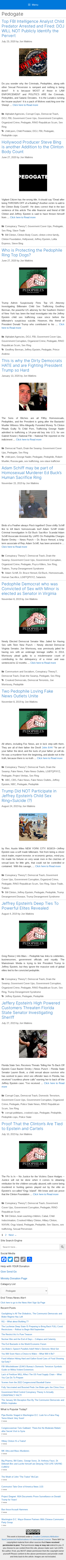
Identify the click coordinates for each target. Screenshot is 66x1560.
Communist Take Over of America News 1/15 (22, 1486)
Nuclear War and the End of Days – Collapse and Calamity (28, 1339)
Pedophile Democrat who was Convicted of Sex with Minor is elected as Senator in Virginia (30, 589)
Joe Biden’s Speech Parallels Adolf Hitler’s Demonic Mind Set (30, 1349)
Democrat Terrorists (38, 680)
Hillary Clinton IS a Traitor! (13, 1441)
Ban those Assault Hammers (14, 1509)
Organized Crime (11, 122)
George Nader (23, 456)
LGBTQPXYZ (27, 577)
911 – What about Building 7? (15, 1321)
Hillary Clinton (49, 1220)
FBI (10, 118)
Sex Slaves (53, 1224)
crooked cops (31, 1112)
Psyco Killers (39, 564)
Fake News (17, 771)
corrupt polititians (14, 1112)
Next (13, 1235)
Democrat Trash (49, 114)
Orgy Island (17, 1224)
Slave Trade (18, 230)
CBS (13, 780)
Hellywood (27, 239)
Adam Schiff (11, 572)
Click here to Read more (25, 105)
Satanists (41, 577)
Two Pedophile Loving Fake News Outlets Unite (27, 693)
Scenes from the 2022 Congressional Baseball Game (26, 1382)
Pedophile (49, 456)
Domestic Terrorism (49, 1095)
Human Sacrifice (10, 577)
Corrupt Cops (33, 114)
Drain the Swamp (32, 448)
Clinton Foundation (11, 239)
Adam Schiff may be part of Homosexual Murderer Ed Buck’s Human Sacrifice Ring (32, 472)
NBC (13, 784)
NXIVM (5, 1224)
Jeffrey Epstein (42, 239)
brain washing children (29, 1216)
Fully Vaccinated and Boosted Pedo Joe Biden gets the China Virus (32, 1387)
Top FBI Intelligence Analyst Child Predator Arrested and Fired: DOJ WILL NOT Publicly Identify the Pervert (33, 28)
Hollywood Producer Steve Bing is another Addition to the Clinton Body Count (32, 147)
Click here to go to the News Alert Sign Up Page (23, 1302)
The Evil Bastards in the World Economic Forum (23, 1344)
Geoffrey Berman (14, 349)
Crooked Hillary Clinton (29, 1220)
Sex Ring (6, 230)
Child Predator (23, 131)
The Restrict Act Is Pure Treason (16, 1334)
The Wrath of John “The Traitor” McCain (19, 1477)
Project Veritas (20, 775)
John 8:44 (47, 747)
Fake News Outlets (34, 771)
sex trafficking (31, 461)
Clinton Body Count (27, 234)
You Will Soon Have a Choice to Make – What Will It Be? (27, 1354)
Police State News (30, 1104)
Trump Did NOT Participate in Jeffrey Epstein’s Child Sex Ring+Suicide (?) (29, 796)
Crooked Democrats (15, 680)
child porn (10, 131)
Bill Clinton (10, 234)
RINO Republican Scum (44, 122)
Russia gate (16, 461)
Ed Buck (42, 572)
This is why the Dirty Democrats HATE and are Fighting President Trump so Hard (32, 365)
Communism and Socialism (19, 671)
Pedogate (26, 122)
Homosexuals (56, 572)
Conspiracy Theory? (15, 226)
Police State (25, 1117)
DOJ (4, 118)
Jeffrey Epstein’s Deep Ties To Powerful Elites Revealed (30, 905)
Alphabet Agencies (15, 114)
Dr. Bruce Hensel (28, 572)
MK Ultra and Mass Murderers (15, 1451)
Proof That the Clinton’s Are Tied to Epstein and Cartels (32, 1126)
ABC (7, 780)
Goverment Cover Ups (25, 118)
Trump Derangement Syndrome (27, 568)
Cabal (45, 1216)
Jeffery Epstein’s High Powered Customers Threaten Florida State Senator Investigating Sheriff (31, 1010)
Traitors (5, 568)
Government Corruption (50, 118)
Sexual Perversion (22, 1229)
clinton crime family (49, 234)
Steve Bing (17, 243)
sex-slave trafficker (50, 461)
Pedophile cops (10, 135)
